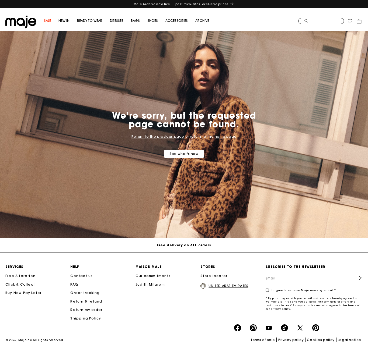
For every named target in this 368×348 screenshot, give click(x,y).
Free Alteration (20, 276)
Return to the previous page (157, 136)
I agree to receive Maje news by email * (304, 290)
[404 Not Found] (21, 21)
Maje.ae (25, 340)
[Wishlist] (350, 21)
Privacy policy (291, 340)
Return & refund (86, 301)
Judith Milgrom (150, 284)
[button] (51, 21)
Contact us (81, 276)
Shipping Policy (85, 318)
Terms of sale (263, 340)
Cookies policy (320, 340)
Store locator (213, 276)
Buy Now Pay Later (23, 293)
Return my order (86, 310)
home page (226, 136)
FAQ (74, 284)
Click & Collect (20, 284)
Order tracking (85, 293)
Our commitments (153, 276)
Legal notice (349, 340)
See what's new (183, 154)
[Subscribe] (356, 278)
